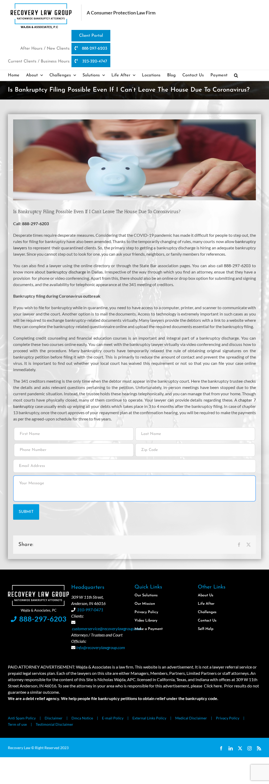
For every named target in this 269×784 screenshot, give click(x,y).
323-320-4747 (94, 61)
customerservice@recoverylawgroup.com (107, 628)
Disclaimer (54, 718)
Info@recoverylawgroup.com (100, 647)
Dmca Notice (82, 718)
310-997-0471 (90, 609)
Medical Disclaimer (191, 718)
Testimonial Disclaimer (54, 724)
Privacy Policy (227, 718)
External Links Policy (149, 718)
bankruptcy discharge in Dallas (74, 271)
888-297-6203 (94, 48)
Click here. (213, 685)
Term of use (17, 724)
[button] (236, 75)
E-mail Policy (112, 718)
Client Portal (91, 36)
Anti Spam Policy (22, 718)
